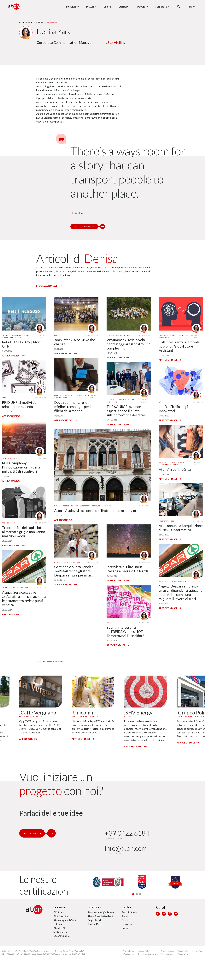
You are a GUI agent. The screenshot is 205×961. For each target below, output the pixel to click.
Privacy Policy (128, 951)
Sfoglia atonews (46, 285)
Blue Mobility (60, 916)
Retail (125, 916)
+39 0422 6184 (127, 833)
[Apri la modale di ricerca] (178, 7)
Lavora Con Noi (61, 935)
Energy (126, 927)
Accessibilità (183, 954)
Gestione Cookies (168, 951)
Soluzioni (95, 907)
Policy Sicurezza (167, 954)
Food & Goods (129, 912)
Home (21, 22)
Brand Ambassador (35, 22)
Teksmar (58, 924)
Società (59, 907)
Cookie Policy (143, 951)
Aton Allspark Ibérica (64, 920)
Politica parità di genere (148, 954)
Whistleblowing (129, 954)
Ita (190, 6)
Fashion (126, 920)
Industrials (127, 924)
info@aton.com (126, 848)
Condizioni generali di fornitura (190, 951)
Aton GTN (59, 927)
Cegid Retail (94, 920)
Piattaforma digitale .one (101, 912)
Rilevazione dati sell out (100, 916)
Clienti (107, 6)
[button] (133, 894)
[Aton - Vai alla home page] (14, 6)
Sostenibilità (60, 931)
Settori (127, 907)
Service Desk (95, 924)
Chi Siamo (58, 912)
